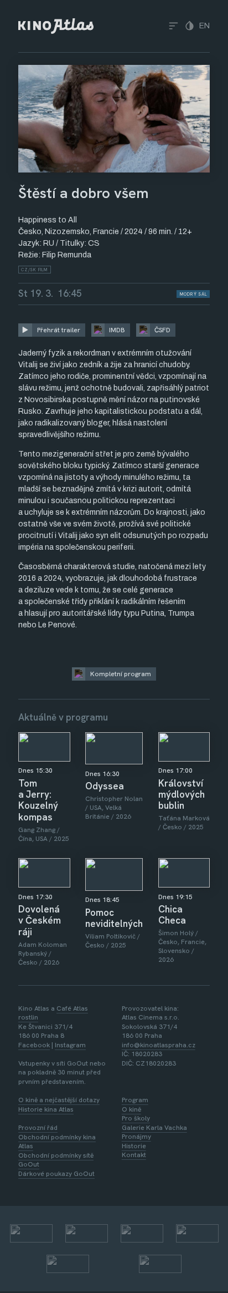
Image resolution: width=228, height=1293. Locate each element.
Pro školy (136, 1118)
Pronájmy (136, 1136)
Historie (134, 1146)
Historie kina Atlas (46, 1109)
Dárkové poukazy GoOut (56, 1173)
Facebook (34, 1045)
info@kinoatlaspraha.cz (158, 1045)
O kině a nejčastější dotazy (59, 1100)
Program (135, 1100)
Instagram (70, 1045)
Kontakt (134, 1154)
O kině (131, 1109)
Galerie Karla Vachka (154, 1127)
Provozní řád (38, 1127)
